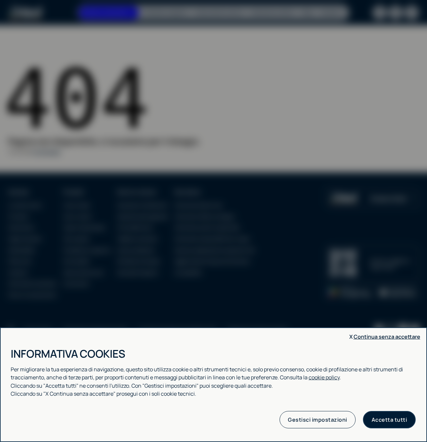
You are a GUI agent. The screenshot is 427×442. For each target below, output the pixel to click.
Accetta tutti (389, 419)
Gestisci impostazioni (317, 419)
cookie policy (324, 377)
